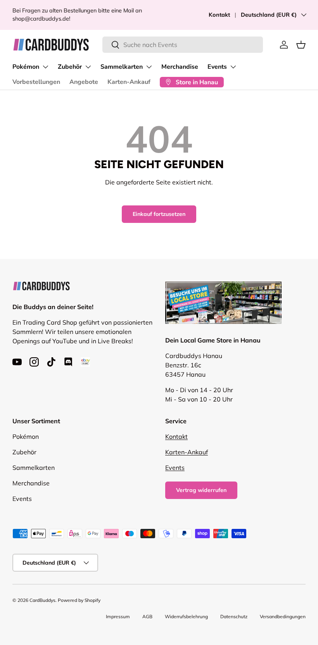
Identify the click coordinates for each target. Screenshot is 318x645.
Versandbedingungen (283, 616)
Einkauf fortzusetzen (159, 213)
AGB (147, 616)
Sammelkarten (121, 67)
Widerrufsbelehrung (186, 616)
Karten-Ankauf (128, 82)
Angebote (83, 82)
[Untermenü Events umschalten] (233, 66)
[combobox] (182, 45)
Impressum (118, 616)
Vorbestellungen (36, 82)
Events (217, 67)
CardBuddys (42, 600)
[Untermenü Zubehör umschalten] (88, 66)
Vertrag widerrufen (201, 490)
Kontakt (219, 14)
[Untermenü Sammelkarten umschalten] (149, 66)
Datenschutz (233, 616)
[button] (300, 44)
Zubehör (70, 67)
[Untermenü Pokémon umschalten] (45, 66)
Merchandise (179, 67)
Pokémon (25, 67)
